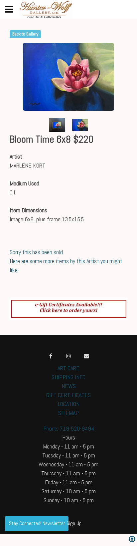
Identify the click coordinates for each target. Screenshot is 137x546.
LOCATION (68, 404)
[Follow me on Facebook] (50, 356)
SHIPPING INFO (68, 377)
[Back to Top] (132, 539)
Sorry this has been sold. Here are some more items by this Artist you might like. (66, 261)
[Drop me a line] (86, 356)
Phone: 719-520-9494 (68, 428)
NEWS (69, 386)
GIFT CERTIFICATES (68, 395)
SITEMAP (68, 413)
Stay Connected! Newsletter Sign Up (38, 523)
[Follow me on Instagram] (68, 356)
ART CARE (68, 368)
